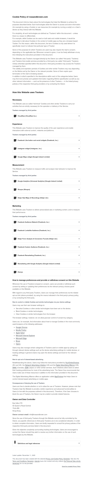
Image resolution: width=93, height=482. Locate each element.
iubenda (37, 461)
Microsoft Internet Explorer (25, 335)
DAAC (14, 367)
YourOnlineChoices (72, 362)
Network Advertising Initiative (35, 365)
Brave (18, 341)
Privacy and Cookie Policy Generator (58, 459)
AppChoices (59, 376)
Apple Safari (20, 333)
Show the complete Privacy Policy (71, 466)
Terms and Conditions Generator (23, 461)
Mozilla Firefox (21, 330)
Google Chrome (21, 327)
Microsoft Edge (21, 338)
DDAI (26, 367)
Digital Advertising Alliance (65, 365)
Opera (18, 344)
